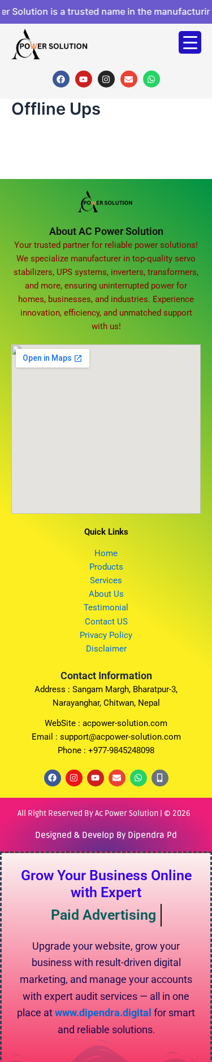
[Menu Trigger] (190, 42)
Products (106, 567)
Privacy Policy (106, 635)
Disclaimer (106, 649)
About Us (106, 594)
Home (106, 553)
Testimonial (106, 607)
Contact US (106, 622)
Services (106, 580)
